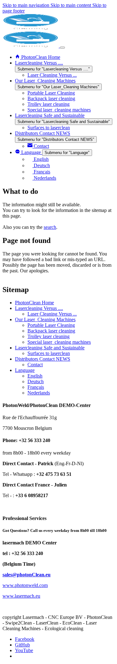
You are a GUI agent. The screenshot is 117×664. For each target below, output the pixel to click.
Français (35, 387)
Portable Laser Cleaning (51, 325)
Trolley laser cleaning (48, 336)
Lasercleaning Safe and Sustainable (50, 347)
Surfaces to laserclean (48, 353)
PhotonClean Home (34, 302)
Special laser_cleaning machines (59, 342)
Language (25, 370)
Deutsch (35, 381)
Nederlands (38, 392)
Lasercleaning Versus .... (39, 308)
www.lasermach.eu (21, 596)
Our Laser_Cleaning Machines (45, 319)
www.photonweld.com (25, 585)
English (34, 375)
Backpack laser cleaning (51, 330)
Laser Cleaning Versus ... (52, 314)
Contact (35, 364)
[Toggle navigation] (62, 48)
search (50, 227)
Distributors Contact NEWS (42, 359)
